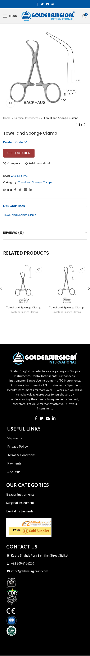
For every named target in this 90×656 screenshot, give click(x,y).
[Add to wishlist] (38, 269)
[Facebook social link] (37, 4)
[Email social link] (47, 4)
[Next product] (85, 124)
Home (7, 118)
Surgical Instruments (27, 118)
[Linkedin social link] (52, 4)
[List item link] (45, 471)
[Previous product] (76, 124)
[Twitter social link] (42, 4)
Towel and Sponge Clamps (61, 118)
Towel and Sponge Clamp (23, 307)
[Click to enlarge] (10, 103)
